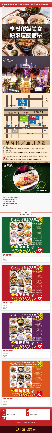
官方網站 (8, 418)
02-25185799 (9, 410)
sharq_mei (13, 414)
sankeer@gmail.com (34, 410)
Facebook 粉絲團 (33, 414)
